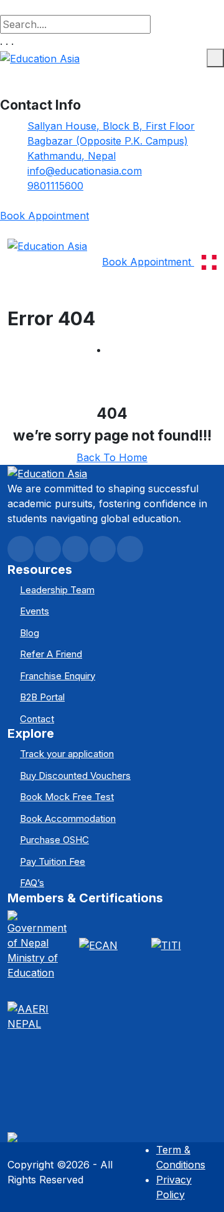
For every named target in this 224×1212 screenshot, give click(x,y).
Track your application (67, 754)
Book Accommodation (68, 818)
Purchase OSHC (54, 840)
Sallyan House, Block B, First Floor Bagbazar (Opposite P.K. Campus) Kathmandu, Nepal (111, 141)
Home (122, 349)
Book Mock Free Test (67, 797)
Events (34, 611)
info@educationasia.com (84, 171)
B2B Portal (42, 697)
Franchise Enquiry (57, 676)
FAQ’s (32, 883)
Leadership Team (57, 590)
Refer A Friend (51, 654)
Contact (37, 719)
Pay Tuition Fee (52, 861)
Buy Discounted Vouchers (75, 775)
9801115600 (55, 185)
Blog (29, 633)
